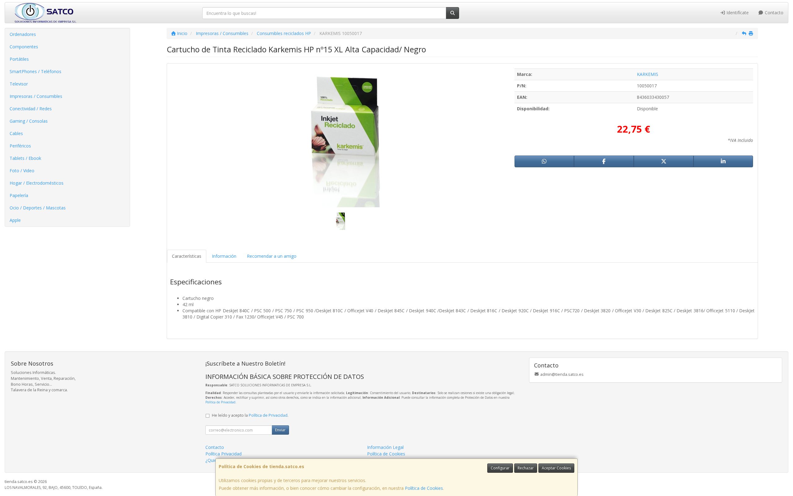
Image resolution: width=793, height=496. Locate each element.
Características (186, 256)
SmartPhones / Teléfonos (35, 71)
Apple (15, 220)
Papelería (19, 195)
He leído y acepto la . (250, 415)
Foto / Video (22, 170)
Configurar (500, 468)
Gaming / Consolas (29, 121)
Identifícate (737, 12)
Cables (16, 133)
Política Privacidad (223, 454)
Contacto (773, 12)
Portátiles (19, 59)
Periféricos (20, 146)
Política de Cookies (424, 488)
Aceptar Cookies (556, 468)
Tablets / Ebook (25, 158)
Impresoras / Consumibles (36, 96)
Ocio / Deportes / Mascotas (38, 208)
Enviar (280, 429)
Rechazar (526, 468)
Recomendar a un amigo (271, 256)
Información (224, 256)
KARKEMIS (647, 74)
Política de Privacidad (220, 402)
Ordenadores (23, 34)
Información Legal (385, 447)
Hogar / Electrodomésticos (37, 183)
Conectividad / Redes (31, 109)
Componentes (24, 47)
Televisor (19, 84)
